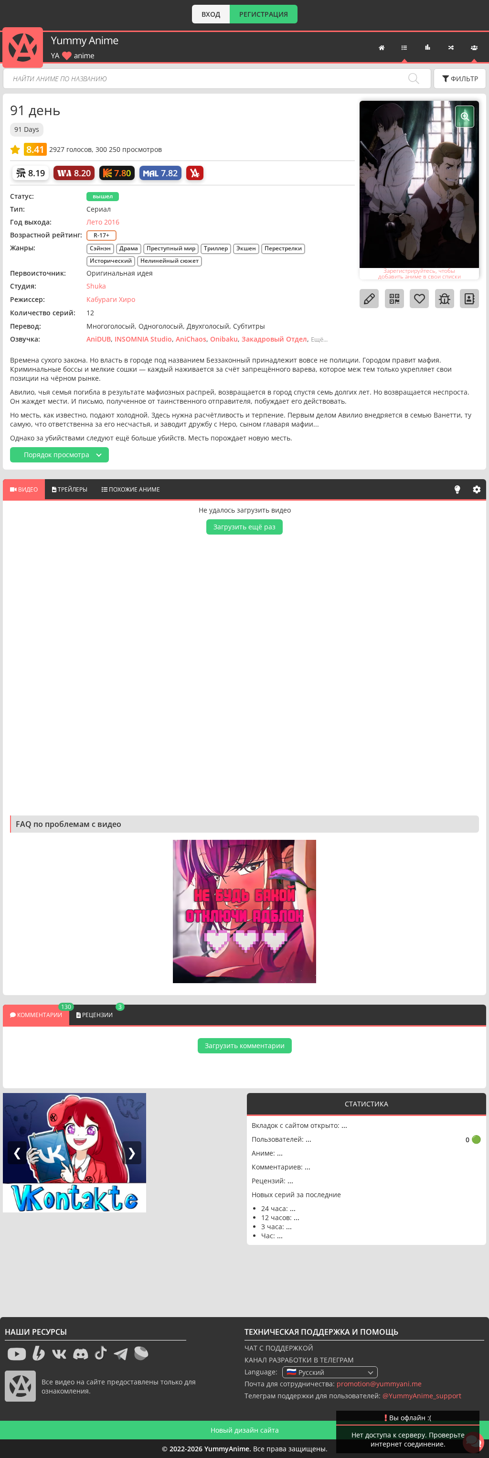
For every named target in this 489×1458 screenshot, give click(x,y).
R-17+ (101, 235)
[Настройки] (476, 489)
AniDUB (98, 338)
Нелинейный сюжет (169, 261)
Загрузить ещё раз (244, 526)
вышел (103, 196)
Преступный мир (171, 248)
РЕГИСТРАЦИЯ (263, 14)
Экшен (246, 248)
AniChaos (191, 338)
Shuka (96, 285)
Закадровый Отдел (274, 338)
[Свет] (457, 489)
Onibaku (224, 338)
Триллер (216, 248)
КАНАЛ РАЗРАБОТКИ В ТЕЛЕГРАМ (299, 1359)
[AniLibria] (194, 173)
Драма (128, 248)
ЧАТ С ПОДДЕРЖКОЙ (278, 1347)
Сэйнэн (100, 248)
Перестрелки (283, 248)
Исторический (111, 261)
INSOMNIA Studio (143, 338)
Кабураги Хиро (110, 299)
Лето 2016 (102, 221)
